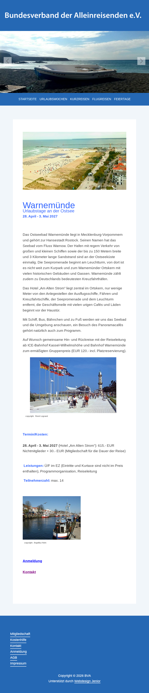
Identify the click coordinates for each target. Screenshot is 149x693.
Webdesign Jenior (87, 681)
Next (141, 61)
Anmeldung (32, 561)
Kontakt (29, 572)
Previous (8, 61)
